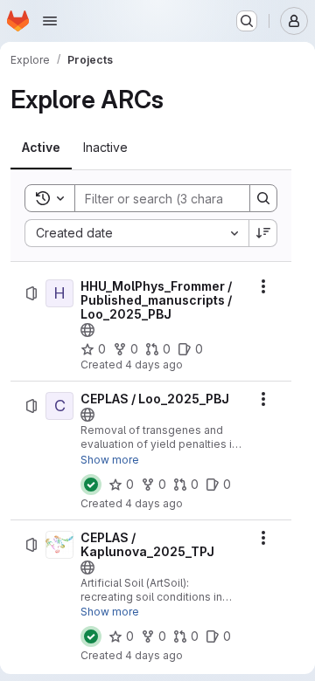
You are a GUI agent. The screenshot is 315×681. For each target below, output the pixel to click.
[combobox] (136, 233)
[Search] (263, 198)
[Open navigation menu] (50, 21)
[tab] (41, 147)
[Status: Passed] (91, 484)
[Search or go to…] (246, 20)
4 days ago (154, 364)
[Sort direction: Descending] (263, 233)
